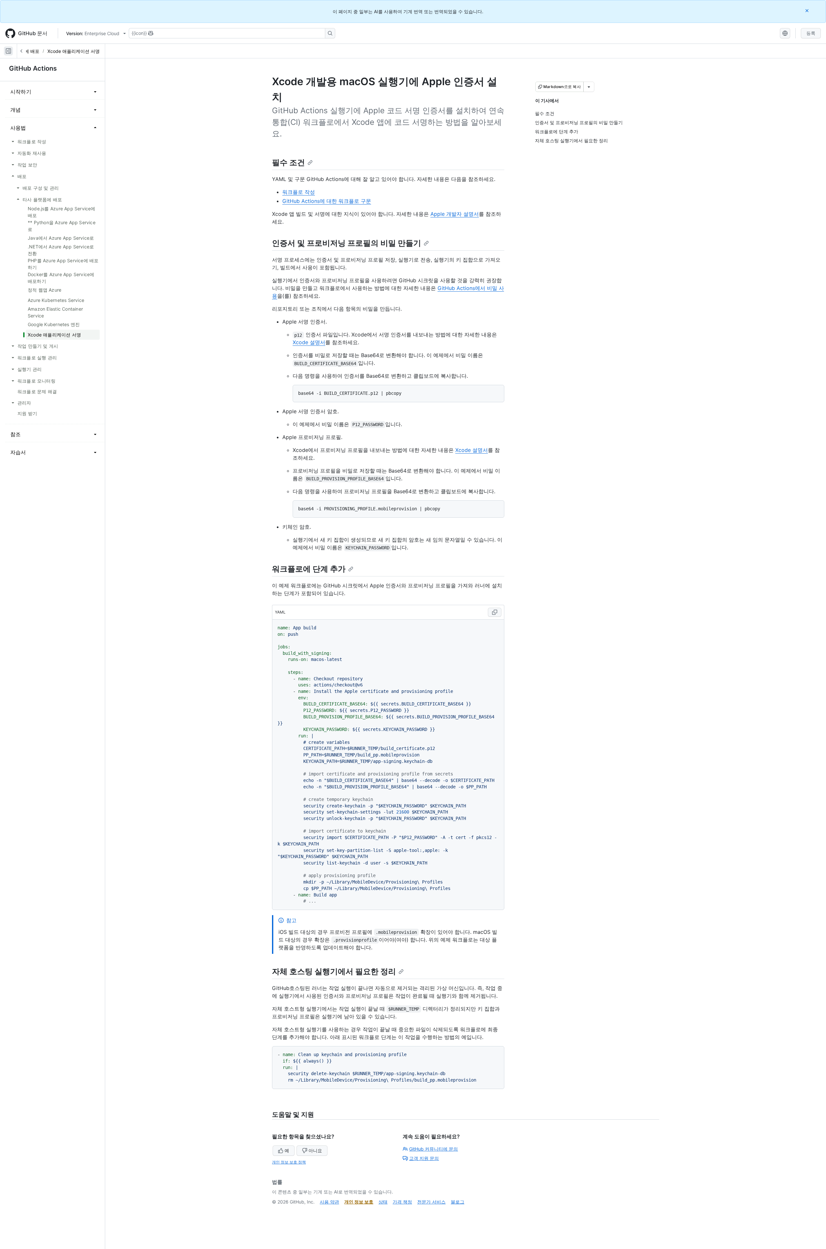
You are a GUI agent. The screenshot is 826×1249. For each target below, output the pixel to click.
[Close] (807, 10)
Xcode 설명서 (309, 342)
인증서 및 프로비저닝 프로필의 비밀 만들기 (346, 243)
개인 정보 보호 (358, 1201)
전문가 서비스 (431, 1201)
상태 (383, 1201)
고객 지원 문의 (424, 1158)
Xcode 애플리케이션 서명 (73, 51)
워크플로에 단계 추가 (309, 569)
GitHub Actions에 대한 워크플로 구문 (326, 201)
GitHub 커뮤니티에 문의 (433, 1149)
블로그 (457, 1201)
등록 (810, 33)
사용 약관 (329, 1201)
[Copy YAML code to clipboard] (494, 612)
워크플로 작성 (298, 192)
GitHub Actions (33, 68)
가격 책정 (402, 1201)
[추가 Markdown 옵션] (588, 87)
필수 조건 (288, 162)
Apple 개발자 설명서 (454, 214)
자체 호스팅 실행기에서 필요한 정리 (334, 971)
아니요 (315, 1150)
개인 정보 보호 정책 (289, 1162)
